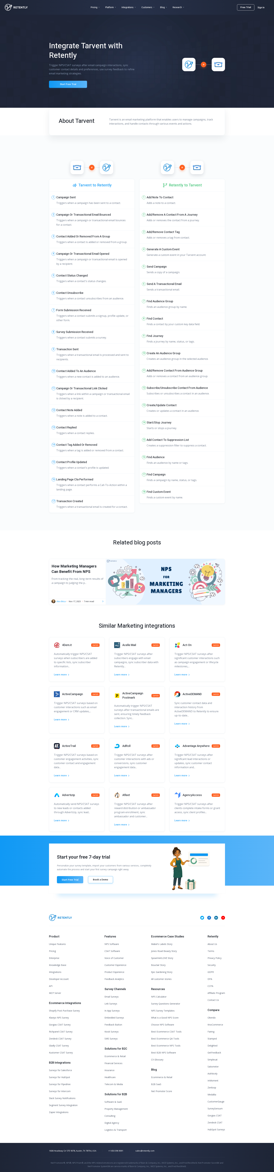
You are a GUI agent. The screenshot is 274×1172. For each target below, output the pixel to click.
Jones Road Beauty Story (164, 951)
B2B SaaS (156, 1084)
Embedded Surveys (114, 1017)
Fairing (211, 1031)
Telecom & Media (113, 1084)
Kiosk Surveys (111, 1031)
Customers (146, 7)
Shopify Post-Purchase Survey (64, 1010)
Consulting (109, 1115)
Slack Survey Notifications (62, 1098)
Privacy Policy (215, 958)
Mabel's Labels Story (161, 944)
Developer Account (59, 979)
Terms (211, 951)
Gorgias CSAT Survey (60, 1024)
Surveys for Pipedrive (60, 1084)
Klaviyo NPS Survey (59, 1017)
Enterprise (54, 958)
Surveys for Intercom (60, 1091)
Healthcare (110, 1077)
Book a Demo (100, 879)
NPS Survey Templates (163, 1010)
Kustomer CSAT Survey (61, 1052)
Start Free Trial (68, 84)
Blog (162, 7)
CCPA (210, 985)
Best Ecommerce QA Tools (165, 1038)
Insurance (109, 1070)
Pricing (94, 7)
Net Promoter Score (161, 1091)
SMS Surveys (111, 1038)
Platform (109, 7)
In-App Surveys (112, 1010)
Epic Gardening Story (161, 972)
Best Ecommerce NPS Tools (165, 1045)
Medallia (212, 1094)
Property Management (116, 1108)
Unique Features (57, 944)
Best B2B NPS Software (163, 1052)
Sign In (261, 7)
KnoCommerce (215, 1024)
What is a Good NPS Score (165, 1017)
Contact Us (213, 999)
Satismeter (213, 1066)
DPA (210, 979)
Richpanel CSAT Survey (60, 1031)
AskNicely (212, 1073)
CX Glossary (157, 1059)
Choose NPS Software (162, 1024)
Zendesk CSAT (215, 1122)
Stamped (212, 1038)
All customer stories (161, 979)
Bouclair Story (158, 965)
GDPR (211, 972)
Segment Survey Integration (63, 1105)
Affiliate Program (216, 992)
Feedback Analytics (114, 979)
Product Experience (114, 972)
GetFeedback (214, 1052)
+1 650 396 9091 (115, 1150)
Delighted (212, 1045)
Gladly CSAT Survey (59, 1045)
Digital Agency (111, 1122)
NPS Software (111, 944)
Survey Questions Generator (165, 1003)
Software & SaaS (113, 1101)
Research (177, 7)
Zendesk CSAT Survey (60, 1038)
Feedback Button (113, 1024)
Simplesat (213, 1059)
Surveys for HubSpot (59, 1077)
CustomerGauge (216, 1101)
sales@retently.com (144, 1150)
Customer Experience (115, 965)
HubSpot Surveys (216, 1129)
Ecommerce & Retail (115, 1056)
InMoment (213, 1080)
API (50, 985)
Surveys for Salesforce (60, 1070)
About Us (212, 944)
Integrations (128, 7)
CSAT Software (112, 951)
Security (212, 965)
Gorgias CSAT (215, 1115)
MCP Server (55, 992)
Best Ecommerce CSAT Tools (166, 1031)
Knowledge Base (57, 965)
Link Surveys (110, 1003)
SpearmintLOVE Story (162, 958)
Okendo (212, 1017)
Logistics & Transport (115, 1129)
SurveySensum (215, 1108)
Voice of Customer (114, 958)
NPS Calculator (158, 996)
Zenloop (212, 1087)
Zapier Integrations (58, 1112)
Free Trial (245, 7)
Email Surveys (111, 996)
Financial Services (113, 1063)
